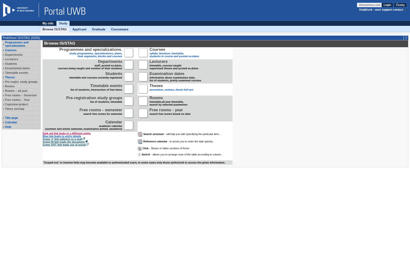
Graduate (98, 29)
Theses (10, 77)
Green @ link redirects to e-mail (62, 139)
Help (8, 127)
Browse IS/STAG (54, 29)
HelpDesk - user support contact (381, 9)
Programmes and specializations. (16, 44)
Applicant (79, 29)
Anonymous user (370, 5)
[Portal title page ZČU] (62, 10)
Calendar (11, 122)
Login (387, 5)
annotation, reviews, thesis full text (171, 88)
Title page (11, 118)
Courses (11, 50)
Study (63, 23)
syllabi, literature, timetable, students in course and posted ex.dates (174, 53)
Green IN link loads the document (64, 141)
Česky (400, 5)
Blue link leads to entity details (62, 136)
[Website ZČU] (21, 10)
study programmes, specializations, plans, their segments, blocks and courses (90, 53)
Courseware (119, 29)
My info (47, 23)
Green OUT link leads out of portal (64, 144)
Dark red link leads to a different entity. (67, 133)
